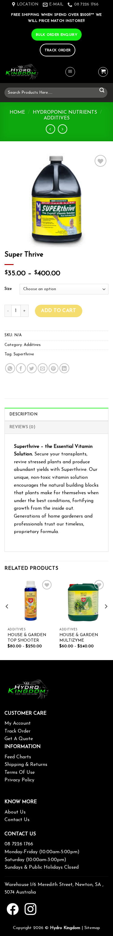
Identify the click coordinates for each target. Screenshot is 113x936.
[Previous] (7, 618)
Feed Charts (18, 757)
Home (17, 112)
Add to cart (58, 310)
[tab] (56, 414)
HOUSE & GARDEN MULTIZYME (78, 637)
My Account (18, 723)
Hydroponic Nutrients (65, 112)
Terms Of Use (20, 772)
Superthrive (24, 354)
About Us (15, 812)
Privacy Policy (19, 780)
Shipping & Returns (26, 764)
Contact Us (17, 819)
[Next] (106, 618)
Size (8, 289)
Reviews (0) (22, 427)
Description (23, 414)
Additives (57, 118)
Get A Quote (19, 738)
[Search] (102, 90)
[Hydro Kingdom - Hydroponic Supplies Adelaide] (35, 72)
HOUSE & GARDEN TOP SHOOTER (27, 637)
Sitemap (92, 928)
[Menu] (70, 72)
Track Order (17, 731)
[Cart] (103, 72)
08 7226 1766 (19, 844)
